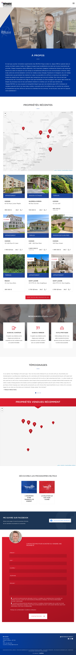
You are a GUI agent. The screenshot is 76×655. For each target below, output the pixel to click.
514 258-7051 (8, 643)
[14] (40, 134)
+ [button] (5, 113)
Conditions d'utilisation (30, 609)
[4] (49, 133)
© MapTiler (59, 170)
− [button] (5, 116)
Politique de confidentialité (17, 609)
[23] (28, 424)
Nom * (11, 560)
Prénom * (12, 552)
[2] (50, 151)
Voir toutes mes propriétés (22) (38, 297)
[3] (30, 433)
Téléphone (13, 575)
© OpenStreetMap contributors (66, 170)
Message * (12, 583)
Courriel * (13, 568)
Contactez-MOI (36, 616)
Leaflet (55, 170)
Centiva (41, 653)
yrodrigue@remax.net (12, 644)
